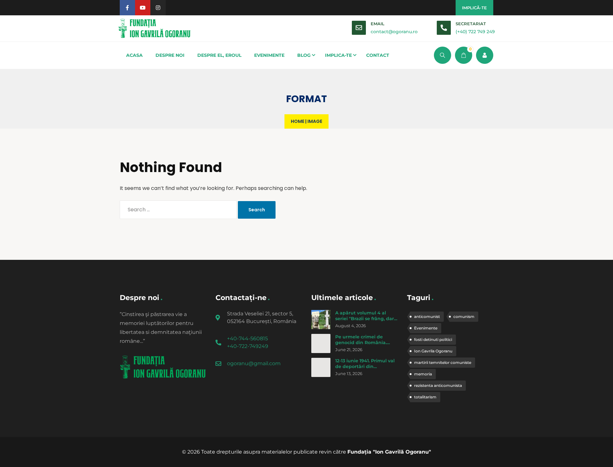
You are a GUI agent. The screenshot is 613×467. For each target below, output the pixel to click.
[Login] (484, 55)
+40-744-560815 (247, 338)
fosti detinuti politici (433, 339)
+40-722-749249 (247, 346)
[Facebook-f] (127, 7)
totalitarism (425, 397)
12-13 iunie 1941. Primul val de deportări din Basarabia (365, 366)
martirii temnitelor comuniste (442, 362)
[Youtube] (142, 7)
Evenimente (425, 328)
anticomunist (427, 316)
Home (297, 121)
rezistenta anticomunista (438, 385)
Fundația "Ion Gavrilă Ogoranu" (389, 452)
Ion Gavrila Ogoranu (433, 351)
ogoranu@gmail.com (254, 363)
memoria (423, 374)
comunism (463, 316)
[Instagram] (158, 7)
